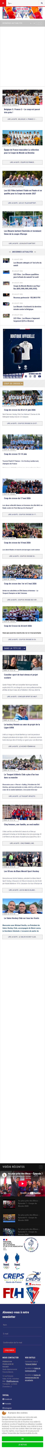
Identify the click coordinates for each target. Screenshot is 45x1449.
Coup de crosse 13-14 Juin (15, 446)
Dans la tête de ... (13, 640)
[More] (40, 1159)
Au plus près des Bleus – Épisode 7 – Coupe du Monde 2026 (29, 1195)
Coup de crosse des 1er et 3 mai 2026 (20, 576)
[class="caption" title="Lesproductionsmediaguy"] (6, 264)
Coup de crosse (12, 376)
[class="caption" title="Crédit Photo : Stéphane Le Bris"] (22, 610)
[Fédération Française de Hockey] (13, 3)
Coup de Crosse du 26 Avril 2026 (18, 618)
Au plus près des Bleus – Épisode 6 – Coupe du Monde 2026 (29, 1210)
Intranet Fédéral (31, 1356)
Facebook (8, 1391)
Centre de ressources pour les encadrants (32, 1369)
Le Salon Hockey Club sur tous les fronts (21, 910)
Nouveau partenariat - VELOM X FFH (27, 290)
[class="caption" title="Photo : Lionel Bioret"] (22, 709)
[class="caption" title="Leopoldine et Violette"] (22, 660)
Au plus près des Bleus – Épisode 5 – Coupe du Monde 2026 (29, 1224)
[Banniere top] (22, 13)
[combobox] (42, 3)
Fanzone (7, 1409)
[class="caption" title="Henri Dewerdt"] (22, 392)
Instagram (8, 1400)
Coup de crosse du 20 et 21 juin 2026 (19, 402)
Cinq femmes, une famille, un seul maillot (21, 817)
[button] (37, 23)
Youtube (7, 1396)
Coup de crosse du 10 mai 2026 (17, 535)
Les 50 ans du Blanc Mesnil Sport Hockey (21, 863)
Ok (22, 1439)
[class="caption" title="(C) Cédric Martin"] (22, 94)
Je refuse (22, 1445)
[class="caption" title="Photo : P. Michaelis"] (22, 436)
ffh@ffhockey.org (12, 1374)
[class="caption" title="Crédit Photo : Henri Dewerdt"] (22, 484)
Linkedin (7, 1405)
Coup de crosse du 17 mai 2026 (17, 490)
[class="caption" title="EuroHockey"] (22, 217)
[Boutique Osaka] (22, 346)
